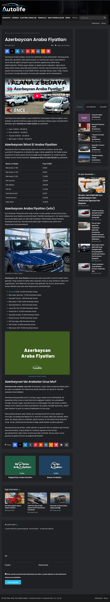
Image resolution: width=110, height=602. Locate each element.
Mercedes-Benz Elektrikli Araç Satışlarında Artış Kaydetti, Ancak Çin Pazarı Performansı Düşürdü (98, 252)
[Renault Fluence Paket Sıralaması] (84, 127)
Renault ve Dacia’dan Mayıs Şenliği (58, 507)
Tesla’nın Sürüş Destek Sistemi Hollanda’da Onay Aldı (98, 214)
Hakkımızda (95, 23)
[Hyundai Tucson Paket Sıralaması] (84, 148)
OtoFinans (17, 33)
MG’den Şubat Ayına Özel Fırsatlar (13, 507)
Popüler (80, 107)
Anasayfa (6, 18)
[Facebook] (7, 51)
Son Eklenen (91, 107)
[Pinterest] (28, 51)
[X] (12, 51)
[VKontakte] (38, 51)
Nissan (11, 292)
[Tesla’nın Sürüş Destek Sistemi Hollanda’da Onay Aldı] (84, 214)
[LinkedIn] (17, 51)
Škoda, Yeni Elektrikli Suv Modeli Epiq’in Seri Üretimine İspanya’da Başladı (90, 199)
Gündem (15, 18)
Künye (104, 23)
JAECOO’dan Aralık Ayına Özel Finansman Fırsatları (36, 508)
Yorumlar (103, 107)
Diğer (67, 18)
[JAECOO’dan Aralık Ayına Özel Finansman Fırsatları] (37, 498)
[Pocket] (48, 51)
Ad (6, 556)
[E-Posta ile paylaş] (61, 445)
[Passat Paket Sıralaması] (84, 118)
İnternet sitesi (43, 565)
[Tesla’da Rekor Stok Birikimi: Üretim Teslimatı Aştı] (84, 267)
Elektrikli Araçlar (28, 18)
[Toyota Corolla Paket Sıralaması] (84, 138)
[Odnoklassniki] (43, 51)
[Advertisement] (91, 64)
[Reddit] (33, 51)
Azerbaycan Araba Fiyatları (37, 376)
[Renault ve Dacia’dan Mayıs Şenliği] (60, 498)
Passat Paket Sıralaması (97, 116)
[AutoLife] (14, 7)
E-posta (8, 565)
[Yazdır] (66, 445)
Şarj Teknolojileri (56, 18)
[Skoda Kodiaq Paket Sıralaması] (84, 158)
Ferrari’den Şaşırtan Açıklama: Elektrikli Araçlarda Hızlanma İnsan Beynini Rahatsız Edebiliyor (98, 231)
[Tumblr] (22, 51)
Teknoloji (42, 18)
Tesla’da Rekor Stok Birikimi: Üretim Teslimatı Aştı (98, 267)
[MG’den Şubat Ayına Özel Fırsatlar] (14, 498)
